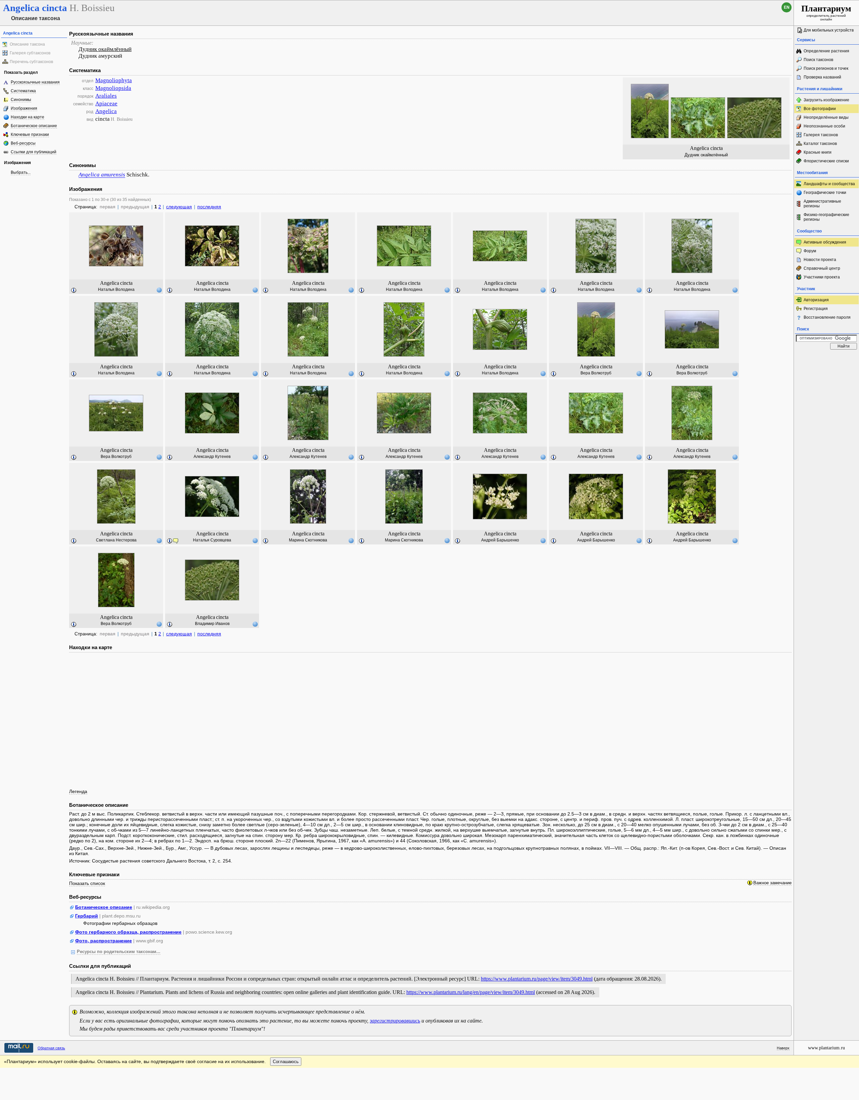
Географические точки (825, 192)
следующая (179, 206)
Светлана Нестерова (116, 540)
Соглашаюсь (286, 1061)
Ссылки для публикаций (33, 152)
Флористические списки (826, 161)
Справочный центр (822, 268)
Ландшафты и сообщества (829, 183)
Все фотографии (820, 108)
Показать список (87, 883)
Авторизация (816, 300)
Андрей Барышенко (500, 540)
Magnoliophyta (113, 80)
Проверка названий (822, 77)
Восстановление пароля (827, 317)
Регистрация (816, 308)
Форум (810, 251)
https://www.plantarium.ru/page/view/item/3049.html (537, 979)
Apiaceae (106, 103)
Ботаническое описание (34, 125)
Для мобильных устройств (829, 30)
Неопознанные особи (824, 126)
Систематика (23, 91)
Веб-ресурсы (23, 143)
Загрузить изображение (826, 100)
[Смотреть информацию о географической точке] (159, 290)
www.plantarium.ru (826, 1047)
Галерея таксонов (821, 135)
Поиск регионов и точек (826, 68)
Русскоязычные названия (35, 82)
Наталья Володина (116, 289)
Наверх (783, 1048)
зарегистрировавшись (395, 1021)
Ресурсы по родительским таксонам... (118, 951)
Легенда (78, 791)
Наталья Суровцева (212, 540)
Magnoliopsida (113, 88)
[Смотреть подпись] (74, 290)
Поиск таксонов (818, 59)
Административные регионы (822, 203)
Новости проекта (820, 259)
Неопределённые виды (826, 117)
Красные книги (817, 152)
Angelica (106, 111)
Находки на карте (27, 117)
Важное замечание (772, 883)
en (787, 7)
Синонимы (21, 99)
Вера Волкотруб (595, 373)
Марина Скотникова (308, 540)
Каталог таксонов (820, 143)
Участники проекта (822, 277)
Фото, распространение (103, 940)
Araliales (106, 96)
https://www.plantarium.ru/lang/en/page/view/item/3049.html (470, 992)
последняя (209, 206)
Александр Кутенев (212, 456)
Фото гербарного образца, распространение (128, 932)
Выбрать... (21, 172)
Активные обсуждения (825, 242)
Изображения (24, 108)
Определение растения (826, 51)
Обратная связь (51, 1048)
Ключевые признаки (30, 134)
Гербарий (86, 916)
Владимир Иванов (212, 623)
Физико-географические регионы (826, 217)
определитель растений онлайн (826, 12)
